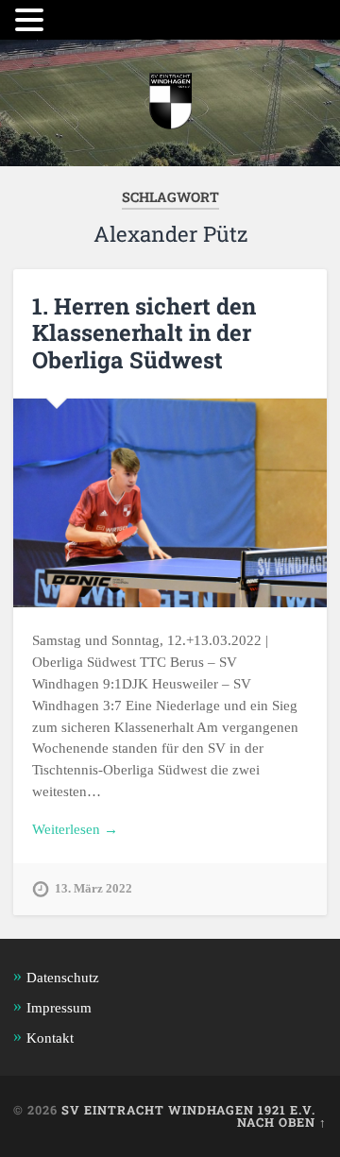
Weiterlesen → (75, 829)
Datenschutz (62, 977)
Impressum (59, 1007)
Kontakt (50, 1037)
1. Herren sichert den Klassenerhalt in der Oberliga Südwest (144, 333)
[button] (32, 20)
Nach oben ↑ (282, 1122)
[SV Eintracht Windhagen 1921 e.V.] (170, 103)
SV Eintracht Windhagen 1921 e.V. (188, 1109)
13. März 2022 (93, 888)
